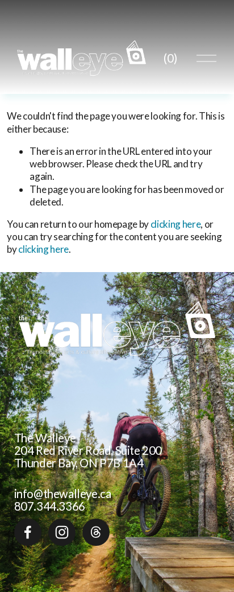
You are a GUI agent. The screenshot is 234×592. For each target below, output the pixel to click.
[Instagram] (62, 532)
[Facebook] (27, 532)
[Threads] (96, 532)
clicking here (176, 224)
